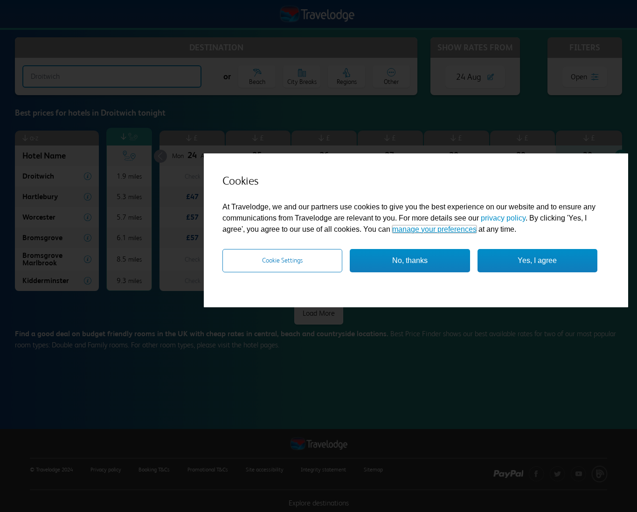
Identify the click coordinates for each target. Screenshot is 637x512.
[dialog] (416, 230)
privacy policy (503, 218)
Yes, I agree (537, 260)
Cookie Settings (282, 260)
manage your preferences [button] (434, 229)
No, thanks (410, 260)
